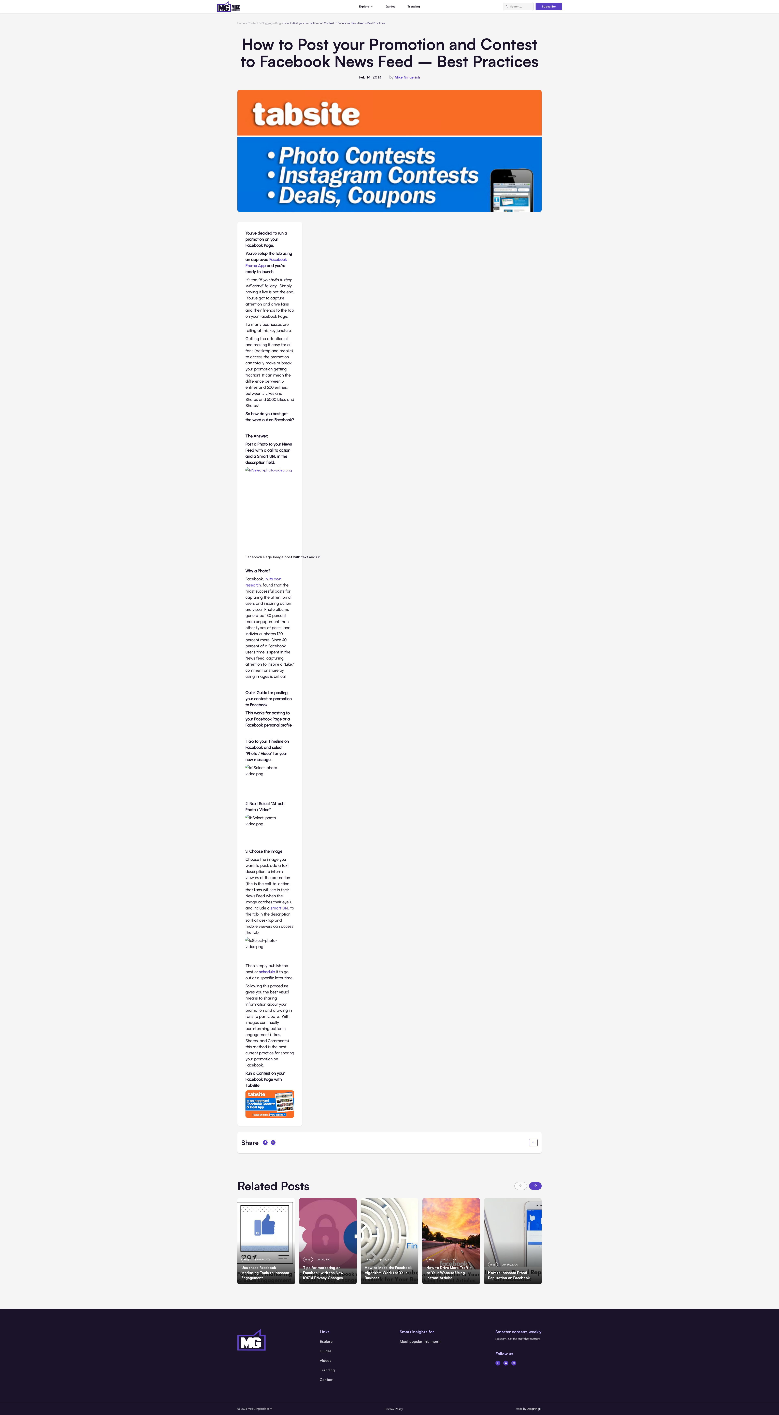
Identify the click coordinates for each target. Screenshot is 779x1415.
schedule (267, 971)
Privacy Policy (394, 1409)
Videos (325, 1360)
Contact (327, 1379)
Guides (390, 6)
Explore (326, 1341)
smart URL (280, 908)
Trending (413, 6)
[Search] (506, 6)
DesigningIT (534, 1409)
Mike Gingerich (407, 77)
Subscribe (549, 6)
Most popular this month (420, 1341)
